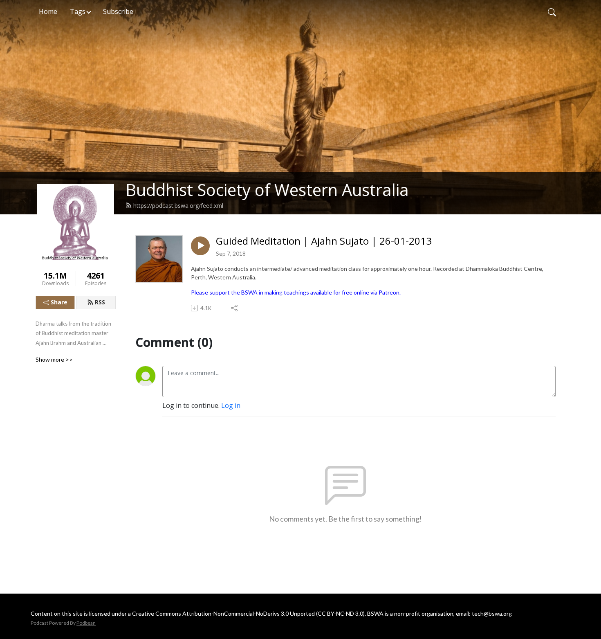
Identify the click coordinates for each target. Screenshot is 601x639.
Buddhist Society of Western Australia (267, 189)
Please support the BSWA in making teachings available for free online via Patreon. (296, 292)
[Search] (552, 11)
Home (48, 11)
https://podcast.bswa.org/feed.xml (178, 205)
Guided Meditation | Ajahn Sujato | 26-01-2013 (324, 241)
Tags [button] (77, 11)
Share (59, 302)
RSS (100, 302)
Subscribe (118, 11)
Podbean (86, 623)
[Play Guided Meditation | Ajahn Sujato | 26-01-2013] (200, 245)
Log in (230, 405)
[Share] (235, 308)
